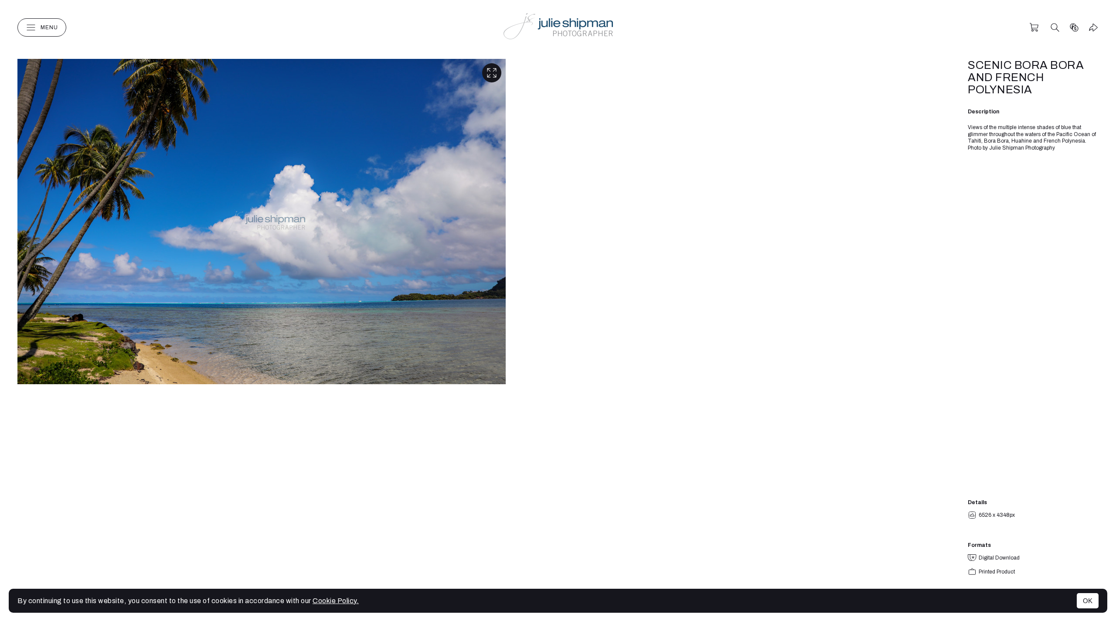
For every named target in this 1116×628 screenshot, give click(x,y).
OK (1087, 600)
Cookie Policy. (336, 600)
